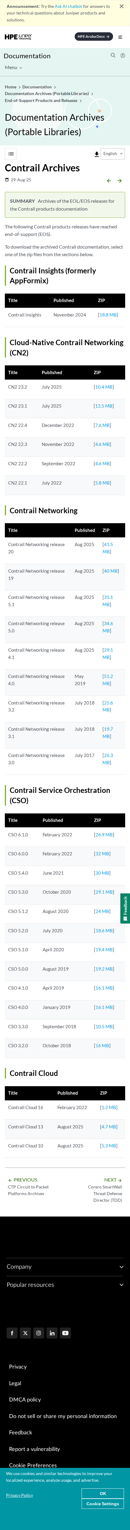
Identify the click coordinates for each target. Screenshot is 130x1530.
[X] (25, 1334)
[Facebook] (12, 1334)
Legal (15, 1383)
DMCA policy (25, 1400)
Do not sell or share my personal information (63, 1416)
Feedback (20, 1433)
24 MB (102, 911)
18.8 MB (108, 314)
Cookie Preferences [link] (33, 1465)
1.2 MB (109, 1107)
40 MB (111, 571)
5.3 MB (109, 1145)
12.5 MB (103, 406)
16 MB (102, 1045)
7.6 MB (102, 425)
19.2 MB (104, 969)
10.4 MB (103, 387)
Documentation (27, 56)
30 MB (102, 873)
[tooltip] (96, 154)
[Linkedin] (52, 1334)
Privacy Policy (19, 1495)
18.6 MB (104, 930)
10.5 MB (104, 1026)
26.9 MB (104, 834)
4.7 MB (109, 1126)
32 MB (102, 853)
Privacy (18, 1367)
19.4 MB (104, 949)
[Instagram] (38, 1334)
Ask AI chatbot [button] (68, 6)
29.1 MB (104, 892)
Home (11, 86)
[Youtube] (65, 1334)
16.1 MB (104, 988)
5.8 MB (102, 482)
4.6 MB (102, 444)
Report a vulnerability (34, 1449)
